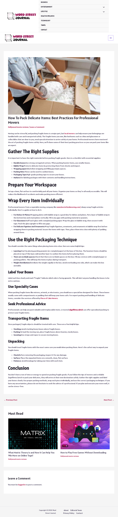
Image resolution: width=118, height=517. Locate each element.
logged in (22, 484)
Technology (45, 21)
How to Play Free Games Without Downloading (83, 452)
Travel (43, 25)
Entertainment (46, 7)
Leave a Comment (37, 127)
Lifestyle (44, 11)
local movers (69, 133)
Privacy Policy (68, 513)
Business (44, 2)
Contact (44, 30)
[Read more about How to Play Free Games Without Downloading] (85, 433)
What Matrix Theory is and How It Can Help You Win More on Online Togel (31, 454)
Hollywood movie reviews (18, 127)
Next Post (109, 400)
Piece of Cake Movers (49, 298)
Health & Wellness (47, 16)
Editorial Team (76, 510)
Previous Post (10, 400)
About (66, 510)
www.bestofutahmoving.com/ (69, 207)
